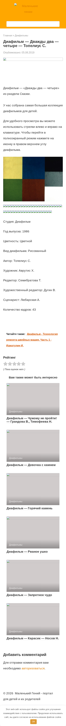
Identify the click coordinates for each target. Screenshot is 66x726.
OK (33, 721)
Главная (7, 35)
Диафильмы (21, 35)
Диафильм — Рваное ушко (27, 551)
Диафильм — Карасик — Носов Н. (33, 638)
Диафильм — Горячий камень (30, 508)
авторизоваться (33, 668)
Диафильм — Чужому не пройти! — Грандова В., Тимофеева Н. (32, 420)
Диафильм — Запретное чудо (29, 595)
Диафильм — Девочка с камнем (31, 465)
